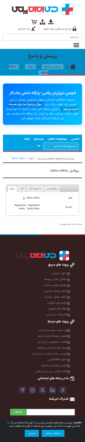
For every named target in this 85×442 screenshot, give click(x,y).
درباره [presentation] (12, 188)
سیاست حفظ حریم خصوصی (71, 224)
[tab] (12, 189)
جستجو (39, 139)
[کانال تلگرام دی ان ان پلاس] (22, 390)
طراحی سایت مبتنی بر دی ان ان (49, 354)
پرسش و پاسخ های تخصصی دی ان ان (56, 158)
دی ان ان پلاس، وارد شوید (57, 29)
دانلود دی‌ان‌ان (59, 273)
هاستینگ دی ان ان (56, 315)
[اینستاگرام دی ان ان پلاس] (32, 390)
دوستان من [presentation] (52, 188)
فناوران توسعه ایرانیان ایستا (52, 336)
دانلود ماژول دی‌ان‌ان (55, 297)
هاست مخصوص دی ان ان (52, 342)
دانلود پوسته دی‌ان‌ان (55, 291)
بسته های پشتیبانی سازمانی (52, 348)
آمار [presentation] (21, 188)
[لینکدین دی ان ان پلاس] (52, 390)
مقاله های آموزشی (57, 309)
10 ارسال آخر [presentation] (35, 188)
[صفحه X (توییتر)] (42, 390)
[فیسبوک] (62, 390)
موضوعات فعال (57, 139)
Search (6, 36)
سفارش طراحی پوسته (55, 279)
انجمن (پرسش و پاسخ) (54, 366)
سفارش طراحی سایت (55, 285)
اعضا (30, 67)
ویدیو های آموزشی (57, 303)
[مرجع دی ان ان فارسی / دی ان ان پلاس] (73, 67)
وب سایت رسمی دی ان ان (53, 330)
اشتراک (18, 412)
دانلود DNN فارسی (57, 360)
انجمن (75, 139)
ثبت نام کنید (24, 29)
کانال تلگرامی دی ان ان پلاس (51, 371)
